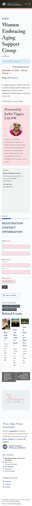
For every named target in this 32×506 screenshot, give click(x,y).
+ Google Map (7, 184)
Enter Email (5, 262)
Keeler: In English (10, 309)
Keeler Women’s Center (12, 173)
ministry (11, 439)
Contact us (8, 469)
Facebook (8, 481)
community (13, 431)
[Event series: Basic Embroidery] (5, 360)
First (3, 243)
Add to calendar (11, 295)
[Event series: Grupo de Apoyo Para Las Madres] (14, 365)
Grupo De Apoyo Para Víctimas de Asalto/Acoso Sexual (8, 377)
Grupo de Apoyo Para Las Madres (15, 337)
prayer (5, 439)
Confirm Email (5, 269)
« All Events (5, 56)
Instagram (8, 484)
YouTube (7, 487)
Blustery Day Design (15, 504)
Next (4, 287)
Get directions (9, 466)
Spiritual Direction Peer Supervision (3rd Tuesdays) (23, 376)
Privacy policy (15, 501)
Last (3, 250)
